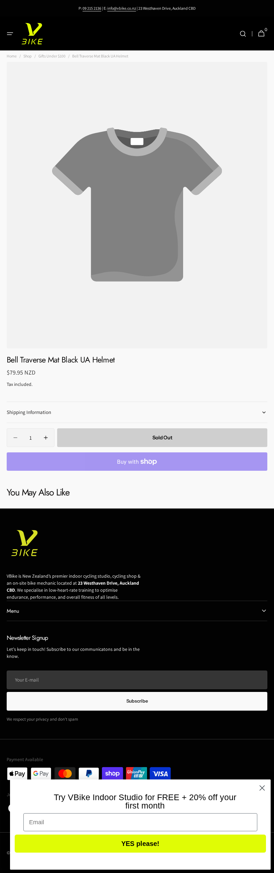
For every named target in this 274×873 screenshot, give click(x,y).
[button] (10, 33)
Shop (27, 55)
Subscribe (137, 701)
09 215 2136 (92, 8)
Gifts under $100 (51, 55)
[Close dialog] (262, 788)
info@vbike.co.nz (121, 8)
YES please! (140, 843)
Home (12, 55)
